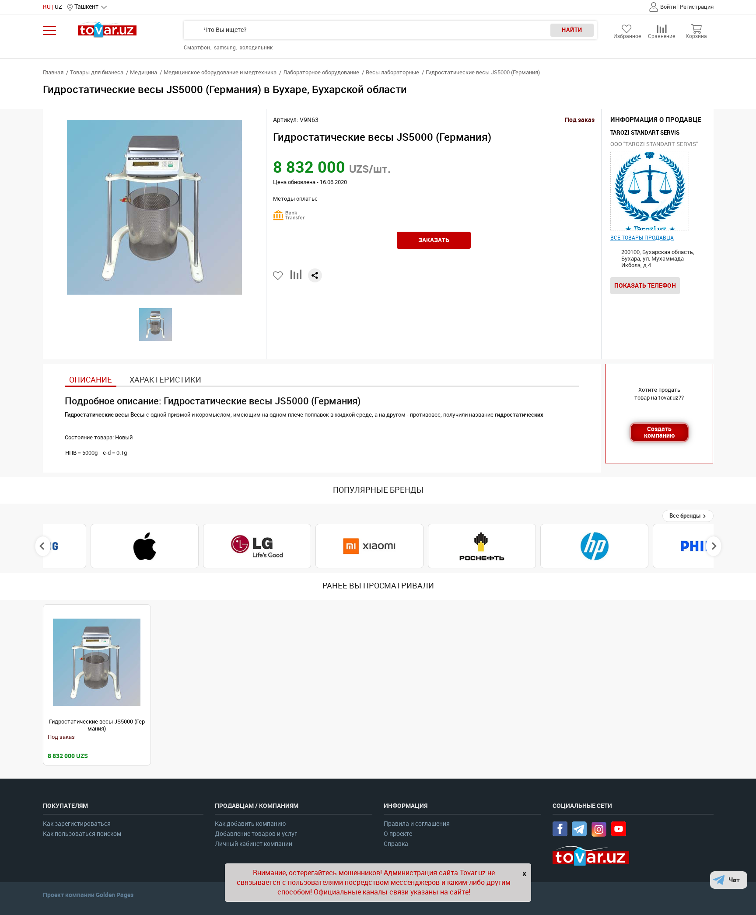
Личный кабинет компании (253, 844)
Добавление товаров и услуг (256, 834)
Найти (572, 30)
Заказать (433, 240)
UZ (58, 6)
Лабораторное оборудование (321, 72)
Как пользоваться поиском (82, 834)
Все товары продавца (642, 238)
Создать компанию (659, 432)
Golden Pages (114, 894)
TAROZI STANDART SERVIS (644, 132)
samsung (225, 48)
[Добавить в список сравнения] (295, 278)
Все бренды (685, 515)
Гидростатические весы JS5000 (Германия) (97, 725)
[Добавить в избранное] (278, 275)
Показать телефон (645, 285)
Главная (53, 72)
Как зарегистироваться (77, 824)
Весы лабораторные (392, 72)
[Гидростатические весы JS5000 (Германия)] (96, 662)
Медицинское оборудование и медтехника (220, 72)
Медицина (143, 72)
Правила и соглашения (417, 824)
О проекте (398, 834)
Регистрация (697, 6)
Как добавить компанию (250, 824)
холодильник (256, 48)
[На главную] (107, 29)
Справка (396, 844)
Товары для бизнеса (96, 72)
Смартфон (197, 48)
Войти (668, 6)
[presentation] (42, 546)
